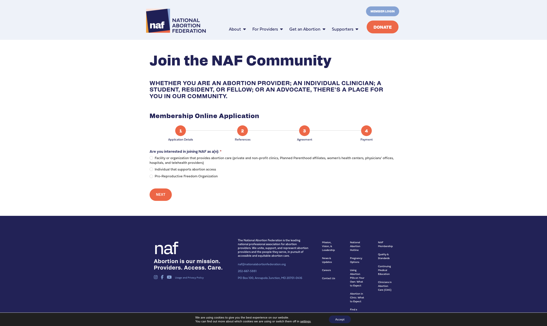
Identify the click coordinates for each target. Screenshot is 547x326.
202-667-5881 (247, 271)
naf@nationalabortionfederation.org (262, 264)
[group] (273, 134)
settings (305, 321)
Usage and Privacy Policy (189, 277)
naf (165, 247)
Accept (339, 319)
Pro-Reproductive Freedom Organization (186, 176)
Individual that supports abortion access (185, 169)
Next (160, 194)
